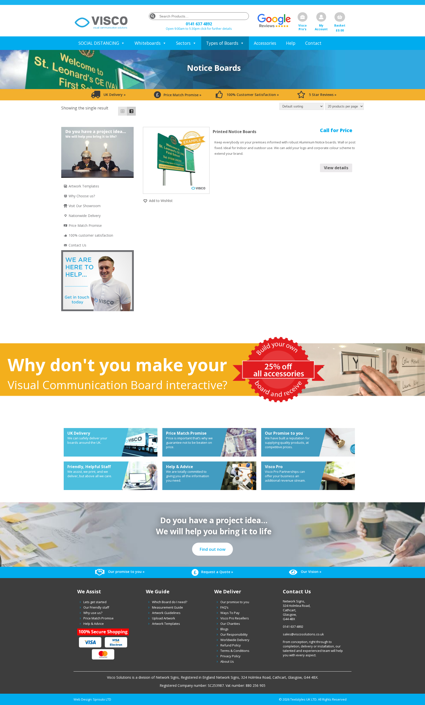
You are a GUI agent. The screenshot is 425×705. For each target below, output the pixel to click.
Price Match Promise (85, 225)
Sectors (183, 43)
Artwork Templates (84, 186)
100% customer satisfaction (91, 235)
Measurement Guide (167, 607)
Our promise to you (234, 602)
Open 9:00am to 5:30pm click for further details (199, 29)
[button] (158, 200)
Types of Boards (222, 43)
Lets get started (94, 602)
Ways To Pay (230, 613)
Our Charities (230, 623)
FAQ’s (224, 607)
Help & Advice (93, 623)
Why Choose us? (82, 196)
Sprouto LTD (102, 699)
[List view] (131, 111)
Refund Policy (230, 645)
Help (290, 43)
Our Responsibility (234, 634)
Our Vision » (310, 571)
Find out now (212, 549)
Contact (313, 43)
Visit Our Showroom (85, 205)
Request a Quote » (216, 571)
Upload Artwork (163, 618)
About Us (227, 661)
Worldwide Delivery (234, 640)
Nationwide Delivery (85, 215)
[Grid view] (122, 111)
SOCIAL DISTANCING (98, 43)
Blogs (224, 629)
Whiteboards (148, 43)
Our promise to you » (126, 571)
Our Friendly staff (96, 607)
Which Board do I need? (169, 602)
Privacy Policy (230, 656)
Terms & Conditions (234, 650)
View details (336, 167)
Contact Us (77, 245)
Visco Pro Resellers (234, 618)
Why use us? (92, 613)
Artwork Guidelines (166, 613)
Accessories (265, 43)
